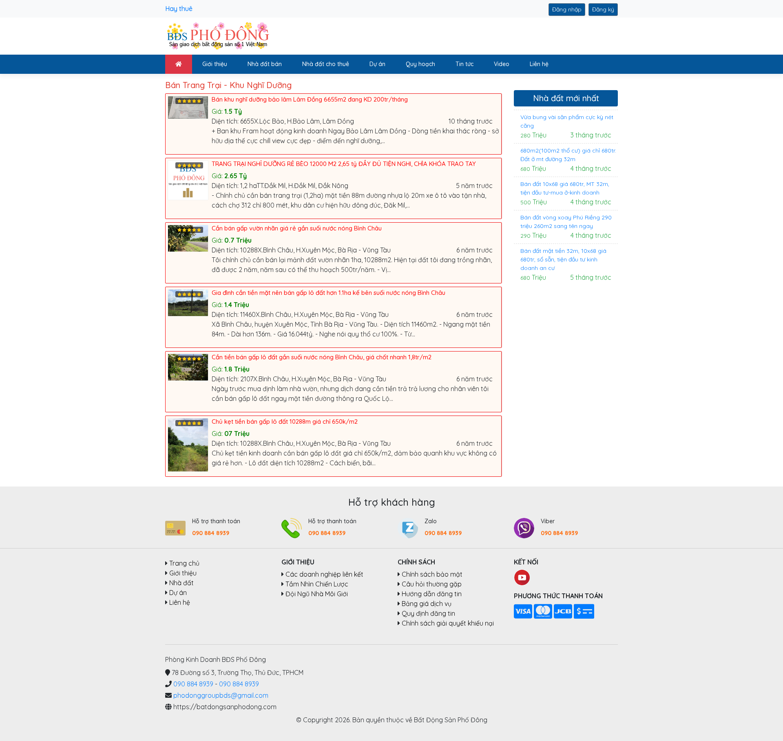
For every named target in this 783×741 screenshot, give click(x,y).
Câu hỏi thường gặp (432, 584)
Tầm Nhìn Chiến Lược (316, 584)
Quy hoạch (420, 64)
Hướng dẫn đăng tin (432, 594)
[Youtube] (522, 577)
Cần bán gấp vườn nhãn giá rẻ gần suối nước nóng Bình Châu (297, 228)
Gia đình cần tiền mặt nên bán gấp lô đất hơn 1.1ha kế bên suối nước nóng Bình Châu (328, 292)
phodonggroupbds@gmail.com (220, 695)
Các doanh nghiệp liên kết (324, 574)
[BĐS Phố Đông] (217, 35)
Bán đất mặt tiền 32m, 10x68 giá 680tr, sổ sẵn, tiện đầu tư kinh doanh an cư (563, 259)
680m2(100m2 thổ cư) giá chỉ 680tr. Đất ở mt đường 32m (568, 155)
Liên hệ (539, 64)
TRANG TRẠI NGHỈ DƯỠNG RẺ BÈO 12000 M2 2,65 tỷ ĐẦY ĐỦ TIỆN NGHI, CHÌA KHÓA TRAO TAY (344, 164)
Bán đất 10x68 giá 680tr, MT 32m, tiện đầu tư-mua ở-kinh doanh (564, 188)
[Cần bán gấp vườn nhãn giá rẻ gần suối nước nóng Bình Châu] (190, 237)
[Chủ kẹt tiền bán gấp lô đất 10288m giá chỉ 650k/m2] (190, 444)
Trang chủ (184, 563)
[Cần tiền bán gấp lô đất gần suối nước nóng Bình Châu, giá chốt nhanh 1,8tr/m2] (190, 366)
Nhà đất (181, 583)
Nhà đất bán (265, 64)
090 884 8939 (210, 533)
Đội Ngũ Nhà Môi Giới (316, 594)
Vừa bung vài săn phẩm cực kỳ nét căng (566, 121)
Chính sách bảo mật (432, 574)
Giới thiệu (214, 64)
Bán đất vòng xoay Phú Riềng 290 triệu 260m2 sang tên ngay (566, 222)
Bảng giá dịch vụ (426, 603)
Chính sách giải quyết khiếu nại (448, 623)
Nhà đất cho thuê (325, 64)
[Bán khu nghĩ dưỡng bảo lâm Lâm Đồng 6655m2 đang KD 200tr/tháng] (190, 106)
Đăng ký (603, 9)
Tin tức (464, 64)
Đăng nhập (567, 9)
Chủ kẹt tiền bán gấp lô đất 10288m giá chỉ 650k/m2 (285, 421)
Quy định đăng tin (428, 613)
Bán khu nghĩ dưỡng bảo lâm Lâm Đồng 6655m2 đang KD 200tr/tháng (310, 99)
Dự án (377, 64)
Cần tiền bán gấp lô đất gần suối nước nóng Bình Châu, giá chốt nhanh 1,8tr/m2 (321, 357)
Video (501, 64)
